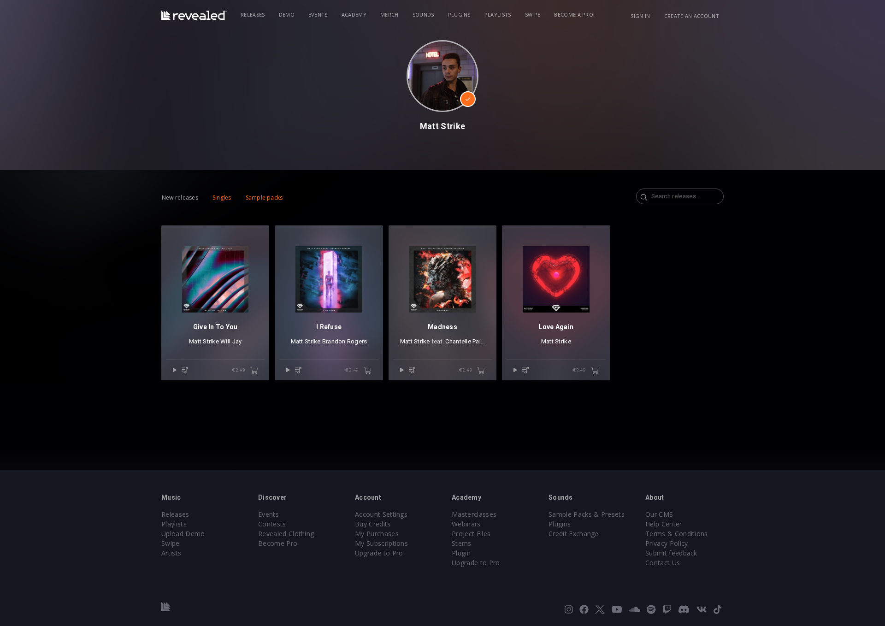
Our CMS (659, 514)
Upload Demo (183, 533)
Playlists (497, 14)
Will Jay (231, 341)
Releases (253, 14)
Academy (354, 14)
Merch (389, 14)
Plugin (461, 553)
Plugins (459, 14)
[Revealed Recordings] (194, 15)
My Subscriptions (381, 543)
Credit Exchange (574, 533)
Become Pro (277, 543)
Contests (272, 524)
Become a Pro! (574, 14)
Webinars (466, 524)
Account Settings (381, 514)
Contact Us (662, 562)
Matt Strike (204, 341)
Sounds (423, 14)
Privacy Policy (666, 543)
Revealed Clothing (286, 533)
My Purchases (377, 533)
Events (318, 14)
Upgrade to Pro (379, 553)
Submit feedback (671, 553)
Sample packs (264, 197)
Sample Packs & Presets (587, 514)
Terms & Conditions (676, 533)
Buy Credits (373, 524)
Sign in (640, 15)
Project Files (471, 533)
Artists (171, 553)
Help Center (663, 524)
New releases (180, 197)
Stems (462, 543)
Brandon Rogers (344, 341)
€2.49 (239, 369)
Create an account (691, 15)
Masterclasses (474, 514)
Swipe (533, 14)
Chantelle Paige (466, 341)
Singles (221, 197)
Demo (287, 14)
